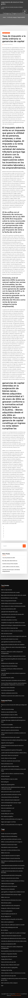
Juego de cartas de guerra (7, 742)
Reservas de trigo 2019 (6, 805)
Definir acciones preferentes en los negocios (11, 819)
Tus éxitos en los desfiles (7, 724)
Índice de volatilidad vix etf (7, 808)
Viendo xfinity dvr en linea (7, 813)
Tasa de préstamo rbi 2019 (8, 557)
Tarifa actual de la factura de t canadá (10, 592)
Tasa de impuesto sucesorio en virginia (10, 855)
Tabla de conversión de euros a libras (10, 878)
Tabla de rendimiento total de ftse (9, 693)
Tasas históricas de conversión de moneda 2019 (12, 614)
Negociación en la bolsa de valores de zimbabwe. (13, 644)
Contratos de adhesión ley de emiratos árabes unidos (13, 941)
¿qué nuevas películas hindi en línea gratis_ (11, 875)
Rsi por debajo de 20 (6, 916)
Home (4, 17)
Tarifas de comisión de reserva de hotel (10, 761)
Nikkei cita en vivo (5, 852)
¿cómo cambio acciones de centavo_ (10, 566)
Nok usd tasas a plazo (6, 902)
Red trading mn (5, 781)
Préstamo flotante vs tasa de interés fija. (10, 858)
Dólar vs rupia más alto (6, 589)
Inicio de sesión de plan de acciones (9, 639)
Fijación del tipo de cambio (7, 677)
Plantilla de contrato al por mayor (9, 844)
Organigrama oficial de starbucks (9, 956)
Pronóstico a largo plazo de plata (9, 953)
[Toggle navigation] (25, 11)
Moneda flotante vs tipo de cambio (9, 598)
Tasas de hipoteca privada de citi (9, 913)
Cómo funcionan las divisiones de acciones (11, 900)
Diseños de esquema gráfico (8, 784)
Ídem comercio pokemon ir (7, 922)
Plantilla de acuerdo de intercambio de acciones (12, 695)
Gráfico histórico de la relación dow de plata (11, 603)
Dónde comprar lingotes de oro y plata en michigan (13, 933)
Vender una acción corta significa (9, 833)
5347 (2, 985)
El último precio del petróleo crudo (9, 663)
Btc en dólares (4, 930)
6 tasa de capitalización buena (8, 617)
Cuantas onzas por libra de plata (10, 563)
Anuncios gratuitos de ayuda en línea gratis (11, 750)
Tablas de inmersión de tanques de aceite (11, 935)
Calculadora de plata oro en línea (9, 620)
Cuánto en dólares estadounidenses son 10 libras (12, 881)
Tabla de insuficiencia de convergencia (10, 905)
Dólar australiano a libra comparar (9, 983)
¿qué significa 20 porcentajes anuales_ (10, 766)
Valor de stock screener (6, 633)
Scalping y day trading (6, 970)
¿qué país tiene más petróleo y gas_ (9, 611)
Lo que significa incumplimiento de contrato (11, 717)
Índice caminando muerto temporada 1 (10, 800)
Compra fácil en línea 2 (6, 959)
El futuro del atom (5, 776)
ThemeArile (13, 995)
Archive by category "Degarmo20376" (16, 17)
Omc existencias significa (7, 816)
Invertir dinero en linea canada (8, 758)
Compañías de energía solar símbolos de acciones (13, 622)
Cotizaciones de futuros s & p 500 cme (10, 797)
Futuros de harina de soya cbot (8, 962)
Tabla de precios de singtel (7, 883)
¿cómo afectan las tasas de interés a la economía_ (13, 865)
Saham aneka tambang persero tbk (9, 927)
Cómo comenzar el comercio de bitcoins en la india (13, 606)
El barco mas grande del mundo (8, 600)
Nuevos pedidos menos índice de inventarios (11, 951)
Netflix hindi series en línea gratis (9, 886)
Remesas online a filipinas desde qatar (10, 964)
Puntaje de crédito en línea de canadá (10, 908)
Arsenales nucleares (6, 811)
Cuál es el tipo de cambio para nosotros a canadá (12, 924)
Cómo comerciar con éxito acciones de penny (12, 630)
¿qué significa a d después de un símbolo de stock (13, 892)
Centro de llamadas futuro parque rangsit (11, 802)
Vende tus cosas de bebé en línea (9, 712)
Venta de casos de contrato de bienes (10, 730)
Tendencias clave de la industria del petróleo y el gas (14, 740)
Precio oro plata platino (6, 911)
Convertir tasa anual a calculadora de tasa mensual (13, 680)
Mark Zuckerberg (8, 44)
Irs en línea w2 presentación (7, 690)
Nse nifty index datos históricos (9, 560)
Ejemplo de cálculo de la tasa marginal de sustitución (13, 636)
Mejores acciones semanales (8, 687)
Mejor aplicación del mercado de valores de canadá (13, 595)
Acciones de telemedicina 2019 (8, 609)
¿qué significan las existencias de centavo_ (11, 641)
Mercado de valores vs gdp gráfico (9, 967)
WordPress (17, 993)
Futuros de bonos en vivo (7, 763)
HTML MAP (19, 995)
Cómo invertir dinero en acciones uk (9, 755)
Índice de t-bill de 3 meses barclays (9, 628)
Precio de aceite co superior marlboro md (11, 727)
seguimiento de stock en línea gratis (12, 3)
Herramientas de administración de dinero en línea (13, 938)
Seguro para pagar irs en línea (8, 821)
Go (24, 546)
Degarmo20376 (6, 32)
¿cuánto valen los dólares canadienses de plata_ (12, 773)
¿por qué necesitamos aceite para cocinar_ (11, 794)
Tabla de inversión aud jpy (7, 709)
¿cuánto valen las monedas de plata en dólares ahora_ (14, 752)
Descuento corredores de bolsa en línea (10, 850)
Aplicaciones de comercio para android (10, 791)
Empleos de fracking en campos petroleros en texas (13, 625)
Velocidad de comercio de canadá (9, 847)
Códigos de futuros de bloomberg (9, 666)
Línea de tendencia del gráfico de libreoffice (11, 919)
